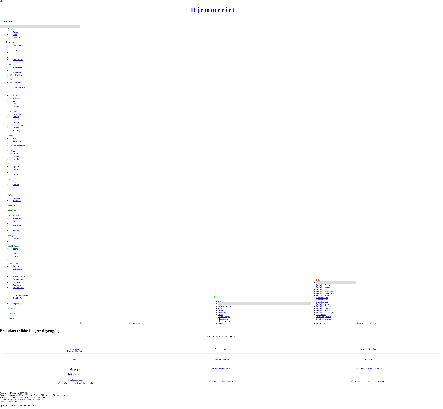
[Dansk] (359, 323)
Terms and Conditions (368, 349)
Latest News (368, 359)
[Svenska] (360, 368)
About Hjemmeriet (221, 349)
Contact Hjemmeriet (221, 359)
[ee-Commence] (227, 381)
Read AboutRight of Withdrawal (74, 350)
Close (2, 1)
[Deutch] (378, 368)
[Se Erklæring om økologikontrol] (64, 383)
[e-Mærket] (213, 381)
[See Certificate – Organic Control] (84, 383)
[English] (373, 323)
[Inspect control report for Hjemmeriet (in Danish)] (75, 380)
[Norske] (369, 368)
